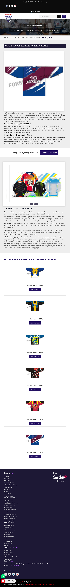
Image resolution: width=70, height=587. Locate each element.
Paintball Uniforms (11, 516)
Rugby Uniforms (10, 518)
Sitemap (7, 489)
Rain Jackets (8, 543)
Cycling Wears (9, 507)
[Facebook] (7, 6)
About (7, 478)
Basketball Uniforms (11, 503)
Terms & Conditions (11, 485)
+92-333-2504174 (15, 566)
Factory (7, 480)
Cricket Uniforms (10, 505)
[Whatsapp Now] (3, 576)
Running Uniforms (10, 521)
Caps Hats (8, 534)
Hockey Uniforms (33, 38)
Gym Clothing (9, 532)
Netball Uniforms (10, 514)
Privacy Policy (9, 483)
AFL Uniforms (9, 501)
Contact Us (8, 487)
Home (6, 38)
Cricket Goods (9, 552)
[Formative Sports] (8, 18)
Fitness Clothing (10, 530)
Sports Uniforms (17, 38)
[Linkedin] (12, 6)
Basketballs (8, 550)
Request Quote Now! (49, 153)
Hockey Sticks (9, 555)
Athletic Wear (9, 528)
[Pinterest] (15, 6)
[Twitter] (9, 6)
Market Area (9, 496)
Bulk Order (8, 494)
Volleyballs (8, 559)
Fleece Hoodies (9, 536)
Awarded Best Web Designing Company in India (40, 584)
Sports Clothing (9, 525)
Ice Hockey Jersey (10, 512)
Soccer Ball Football (11, 557)
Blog (6, 491)
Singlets (7, 545)
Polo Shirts (8, 541)
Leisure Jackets (9, 539)
